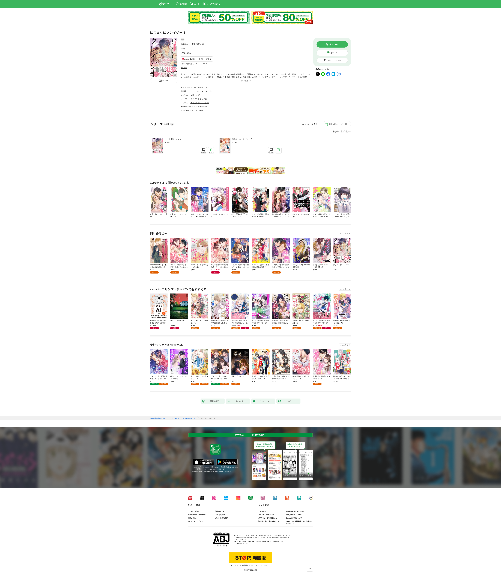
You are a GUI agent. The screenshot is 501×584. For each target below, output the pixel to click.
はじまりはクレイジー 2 (242, 139)
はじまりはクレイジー (199, 103)
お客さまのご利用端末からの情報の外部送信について (299, 522)
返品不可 (184, 68)
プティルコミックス (198, 99)
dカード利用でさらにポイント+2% (193, 64)
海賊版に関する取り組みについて (270, 521)
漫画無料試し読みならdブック (159, 418)
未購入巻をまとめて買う (339, 124)
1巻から (335, 131)
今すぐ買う (334, 44)
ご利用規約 (262, 511)
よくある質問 (220, 515)
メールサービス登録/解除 (196, 515)
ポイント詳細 (204, 59)
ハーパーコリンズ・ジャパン (200, 91)
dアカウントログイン (195, 521)
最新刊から (346, 131)
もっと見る (344, 233)
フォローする (202, 44)
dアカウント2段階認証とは (267, 518)
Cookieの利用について (294, 518)
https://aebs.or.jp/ (241, 543)
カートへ (334, 53)
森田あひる (196, 44)
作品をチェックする (334, 60)
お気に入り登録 (311, 124)
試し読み (165, 80)
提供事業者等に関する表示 (295, 511)
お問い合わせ (192, 518)
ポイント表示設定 (221, 518)
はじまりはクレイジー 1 (175, 139)
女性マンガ (195, 95)
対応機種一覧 (220, 511)
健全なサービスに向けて (294, 515)
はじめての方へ (193, 511)
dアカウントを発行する (241, 565)
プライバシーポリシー (266, 515)
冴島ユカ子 (185, 44)
